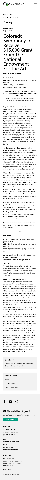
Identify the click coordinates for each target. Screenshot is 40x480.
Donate (5, 439)
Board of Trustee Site (10, 450)
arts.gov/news (8, 227)
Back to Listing (11, 17)
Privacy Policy (7, 469)
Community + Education (11, 442)
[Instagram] (16, 401)
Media (5, 444)
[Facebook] (4, 401)
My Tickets (8, 426)
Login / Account (10, 429)
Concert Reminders (11, 432)
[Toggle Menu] (35, 4)
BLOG (7, 379)
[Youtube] (10, 401)
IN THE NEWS (10, 383)
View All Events (10, 435)
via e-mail (20, 366)
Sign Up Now (11, 419)
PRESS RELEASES (11, 387)
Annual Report (8, 447)
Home (4, 14)
